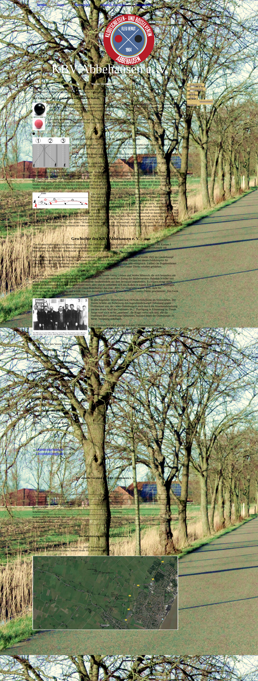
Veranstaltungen (144, 4)
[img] (129, 39)
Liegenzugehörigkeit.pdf (49, 449)
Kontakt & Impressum (112, 4)
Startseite (42, 4)
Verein (60, 4)
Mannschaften (82, 4)
